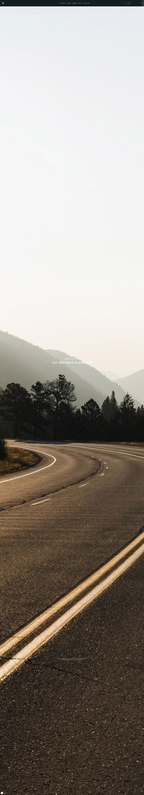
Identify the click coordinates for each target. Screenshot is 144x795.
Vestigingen (74, 3)
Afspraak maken (86, 3)
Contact (79, 3)
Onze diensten (62, 3)
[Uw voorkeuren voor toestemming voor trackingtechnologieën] (2, 793)
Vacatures (69, 3)
